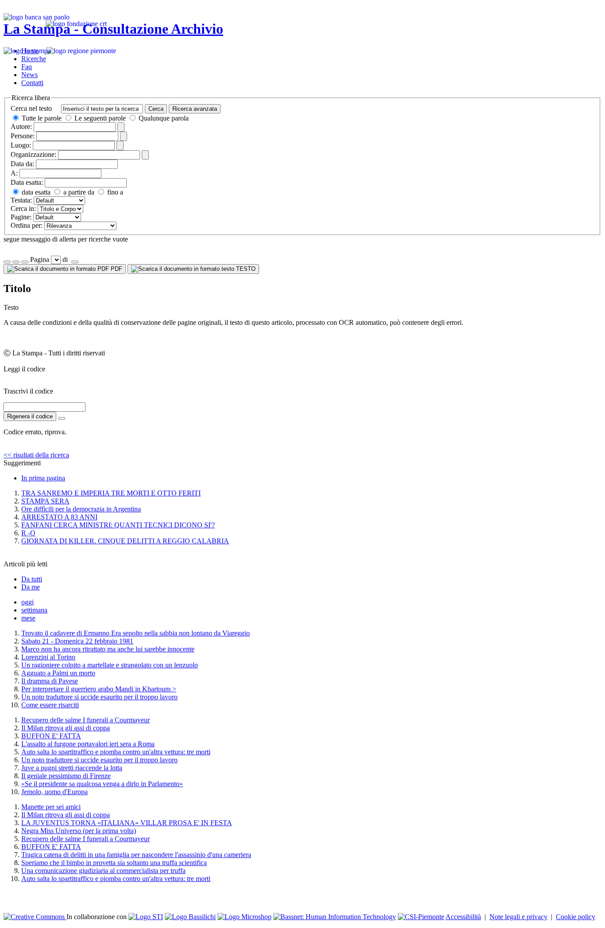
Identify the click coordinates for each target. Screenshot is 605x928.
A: (14, 173)
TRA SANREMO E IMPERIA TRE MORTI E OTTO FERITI (111, 493)
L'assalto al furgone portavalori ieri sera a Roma (88, 744)
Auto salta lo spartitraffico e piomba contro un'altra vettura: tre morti (115, 752)
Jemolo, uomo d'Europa (54, 791)
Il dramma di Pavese (49, 681)
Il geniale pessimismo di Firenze (66, 776)
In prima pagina (43, 478)
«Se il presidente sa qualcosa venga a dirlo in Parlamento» (102, 784)
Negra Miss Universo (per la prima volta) (78, 830)
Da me (30, 587)
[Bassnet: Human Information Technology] (334, 916)
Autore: (21, 126)
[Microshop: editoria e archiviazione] (244, 916)
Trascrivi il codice (28, 391)
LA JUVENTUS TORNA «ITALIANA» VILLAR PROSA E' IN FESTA (126, 823)
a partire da (78, 192)
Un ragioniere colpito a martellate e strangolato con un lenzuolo (109, 665)
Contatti (32, 82)
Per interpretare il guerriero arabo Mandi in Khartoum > (98, 689)
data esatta (35, 192)
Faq (26, 66)
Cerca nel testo (31, 108)
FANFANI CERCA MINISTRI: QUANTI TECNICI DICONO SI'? (118, 525)
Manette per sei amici (51, 807)
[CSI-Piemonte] (421, 916)
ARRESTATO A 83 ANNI (59, 517)
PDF (115, 268)
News (29, 74)
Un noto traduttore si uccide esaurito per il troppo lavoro (99, 697)
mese (28, 618)
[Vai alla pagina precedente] (24, 262)
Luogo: (21, 145)
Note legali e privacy (518, 916)
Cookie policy (575, 916)
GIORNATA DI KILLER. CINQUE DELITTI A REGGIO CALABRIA (125, 541)
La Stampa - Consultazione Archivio (113, 29)
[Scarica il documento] (61, 418)
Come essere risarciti (50, 705)
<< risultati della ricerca (36, 455)
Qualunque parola (163, 118)
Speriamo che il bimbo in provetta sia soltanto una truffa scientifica (114, 862)
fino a (114, 192)
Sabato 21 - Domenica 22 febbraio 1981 (77, 641)
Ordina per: (27, 225)
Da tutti (31, 579)
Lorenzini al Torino (48, 657)
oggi (27, 602)
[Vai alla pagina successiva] (74, 262)
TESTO (245, 268)
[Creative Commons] (35, 916)
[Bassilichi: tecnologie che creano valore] (190, 916)
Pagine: (21, 217)
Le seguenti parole (100, 118)
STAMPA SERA (45, 501)
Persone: (23, 136)
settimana (34, 610)
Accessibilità (463, 916)
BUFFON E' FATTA (51, 736)
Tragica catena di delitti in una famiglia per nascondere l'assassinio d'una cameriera (136, 854)
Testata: (21, 200)
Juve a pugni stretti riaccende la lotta (71, 768)
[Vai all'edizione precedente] (7, 262)
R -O (28, 533)
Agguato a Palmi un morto (58, 673)
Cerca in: (23, 208)
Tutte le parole (41, 118)
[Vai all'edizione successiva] (15, 262)
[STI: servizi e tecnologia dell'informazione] (145, 916)
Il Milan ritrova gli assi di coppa (65, 728)
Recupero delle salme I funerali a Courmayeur (85, 720)
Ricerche (33, 58)
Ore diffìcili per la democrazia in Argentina (81, 509)
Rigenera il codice (30, 416)
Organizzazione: (33, 154)
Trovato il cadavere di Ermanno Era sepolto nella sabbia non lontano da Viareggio (135, 633)
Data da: (22, 164)
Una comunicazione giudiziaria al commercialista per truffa (103, 870)
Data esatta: (27, 182)
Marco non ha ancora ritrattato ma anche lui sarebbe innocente (107, 649)
